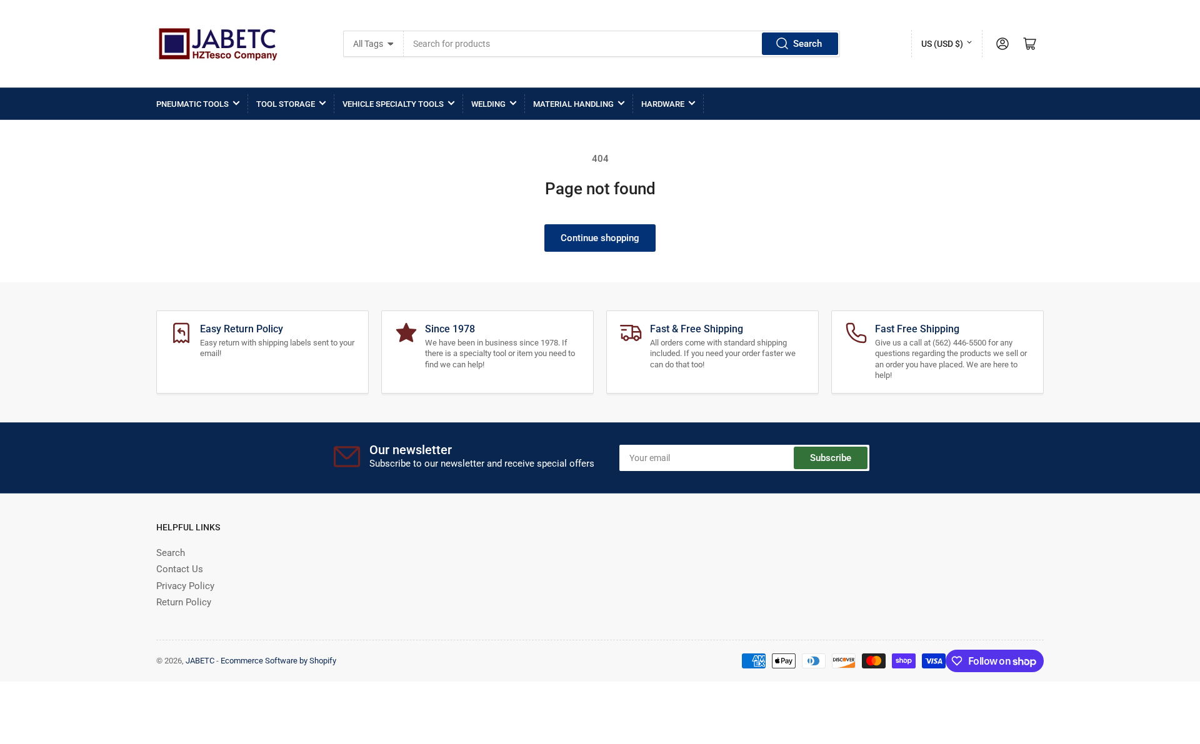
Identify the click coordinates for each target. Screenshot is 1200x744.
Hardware (662, 104)
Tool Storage (285, 104)
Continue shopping (600, 238)
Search (807, 43)
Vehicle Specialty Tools (393, 104)
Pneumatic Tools (192, 104)
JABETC (200, 660)
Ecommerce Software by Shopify (278, 660)
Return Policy (183, 602)
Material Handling (573, 104)
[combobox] (622, 44)
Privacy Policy (185, 586)
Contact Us (179, 569)
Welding (488, 104)
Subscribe (830, 458)
